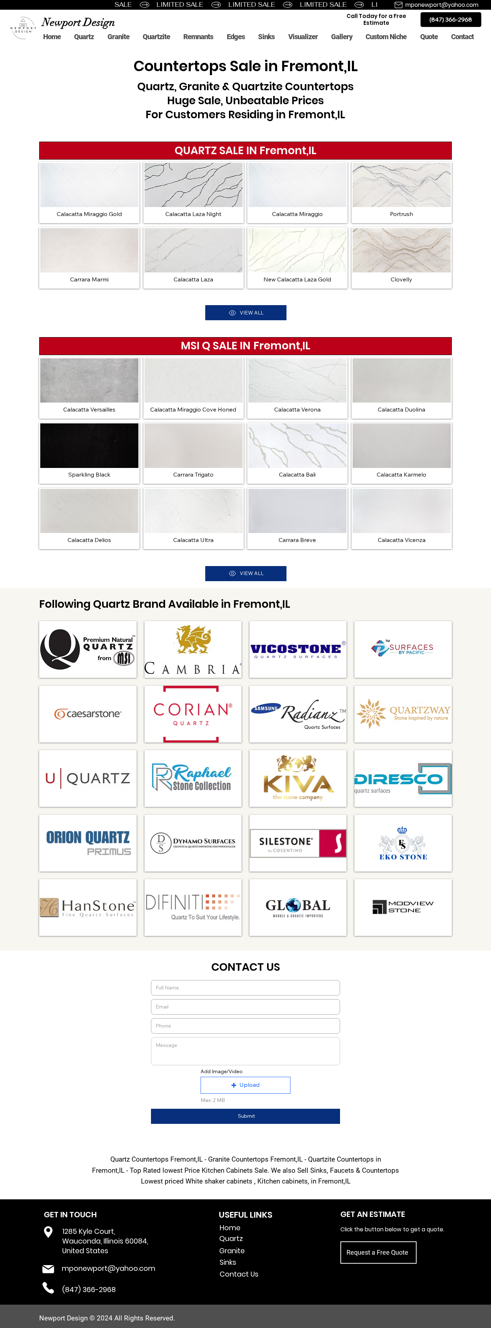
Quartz (231, 1239)
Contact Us (239, 1274)
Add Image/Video (222, 1071)
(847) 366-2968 (89, 1290)
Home (230, 1228)
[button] (246, 1085)
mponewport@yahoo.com (441, 5)
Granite (232, 1251)
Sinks (228, 1262)
